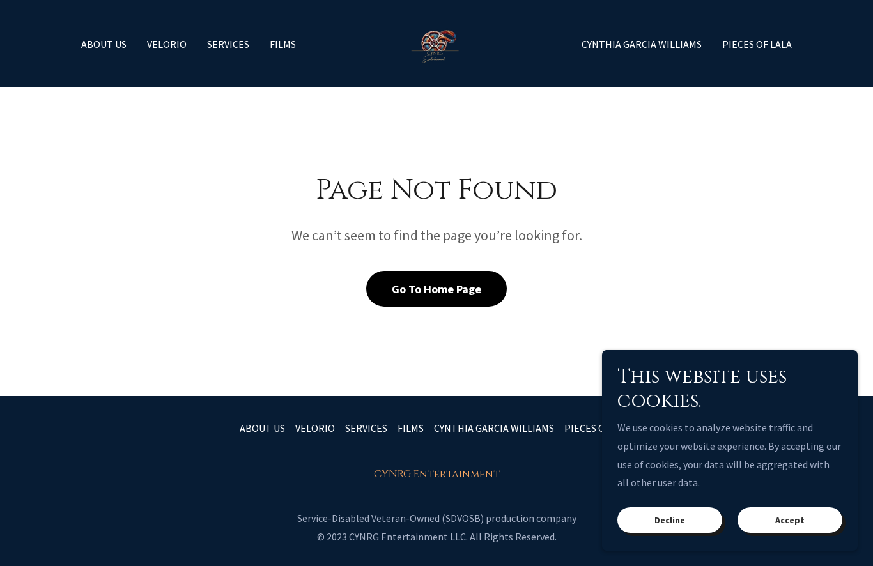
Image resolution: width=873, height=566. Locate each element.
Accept (790, 520)
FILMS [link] (283, 44)
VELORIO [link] (167, 44)
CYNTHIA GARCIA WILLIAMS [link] (642, 44)
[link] (436, 42)
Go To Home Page (436, 289)
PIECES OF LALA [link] (757, 44)
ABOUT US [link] (104, 44)
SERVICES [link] (228, 44)
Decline (669, 520)
